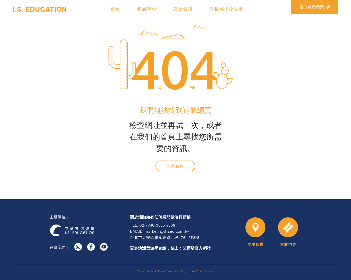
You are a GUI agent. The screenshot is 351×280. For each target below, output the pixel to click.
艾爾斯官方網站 (197, 248)
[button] (146, 9)
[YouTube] (104, 247)
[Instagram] (78, 247)
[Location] (255, 227)
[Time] (288, 227)
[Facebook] (91, 247)
